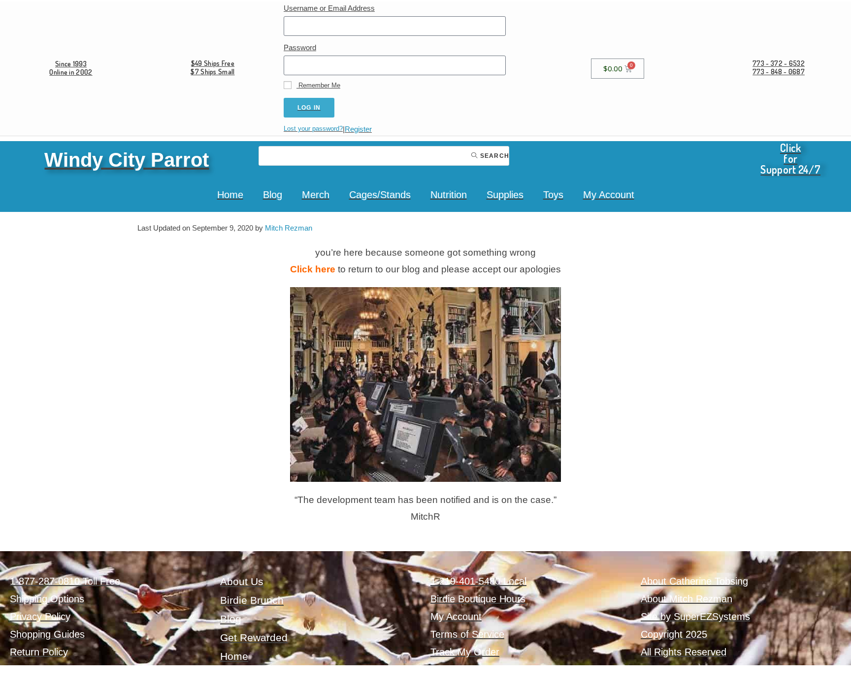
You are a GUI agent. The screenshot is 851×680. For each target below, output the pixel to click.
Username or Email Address (329, 8)
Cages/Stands (380, 194)
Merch (315, 194)
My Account (608, 194)
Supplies (505, 194)
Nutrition (448, 194)
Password (300, 47)
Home (230, 194)
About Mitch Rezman (686, 598)
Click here (312, 269)
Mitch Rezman (288, 228)
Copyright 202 (671, 634)
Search (493, 155)
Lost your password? (313, 128)
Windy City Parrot (126, 160)
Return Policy (39, 652)
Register (358, 129)
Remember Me (318, 85)
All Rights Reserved (683, 652)
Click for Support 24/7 (790, 158)
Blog (272, 194)
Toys (553, 194)
